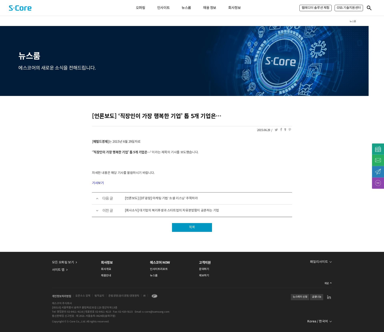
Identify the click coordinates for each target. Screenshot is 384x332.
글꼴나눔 (316, 296)
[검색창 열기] (369, 8)
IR (144, 295)
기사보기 (98, 183)
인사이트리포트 (159, 269)
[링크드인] (329, 297)
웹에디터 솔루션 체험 (315, 8)
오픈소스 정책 (82, 295)
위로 (326, 283)
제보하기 (204, 275)
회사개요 (106, 269)
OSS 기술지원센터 (349, 8)
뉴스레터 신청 (300, 296)
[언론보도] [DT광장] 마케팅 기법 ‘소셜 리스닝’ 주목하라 (161, 198)
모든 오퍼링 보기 (63, 262)
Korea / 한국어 (317, 321)
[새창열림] (153, 295)
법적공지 (99, 295)
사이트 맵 (58, 270)
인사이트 (163, 8)
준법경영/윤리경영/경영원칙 (123, 295)
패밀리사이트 (319, 262)
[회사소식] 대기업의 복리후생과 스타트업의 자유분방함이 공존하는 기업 (172, 210)
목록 (192, 227)
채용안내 (106, 275)
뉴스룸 (186, 8)
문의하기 (204, 269)
